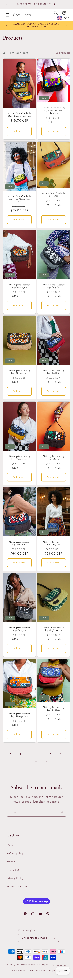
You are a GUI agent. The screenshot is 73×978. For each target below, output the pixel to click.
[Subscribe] (62, 812)
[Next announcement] (66, 4)
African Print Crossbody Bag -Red (53, 194)
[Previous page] (10, 754)
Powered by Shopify (38, 965)
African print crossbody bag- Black (54, 457)
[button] (7, 15)
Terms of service (37, 971)
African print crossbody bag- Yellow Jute (19, 457)
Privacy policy (19, 971)
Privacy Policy (15, 878)
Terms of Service (17, 886)
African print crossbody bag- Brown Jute (19, 286)
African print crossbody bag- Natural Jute (19, 372)
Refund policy (15, 853)
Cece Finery (21, 965)
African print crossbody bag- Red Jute (54, 372)
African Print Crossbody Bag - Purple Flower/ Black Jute (53, 111)
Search (11, 861)
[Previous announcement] (6, 4)
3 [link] (40, 754)
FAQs (10, 845)
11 (36, 762)
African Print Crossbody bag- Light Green (53, 629)
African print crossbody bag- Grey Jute (54, 286)
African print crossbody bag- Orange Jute (19, 715)
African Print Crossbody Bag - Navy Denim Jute (19, 114)
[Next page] (46, 762)
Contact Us (13, 870)
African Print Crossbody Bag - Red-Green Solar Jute (19, 199)
